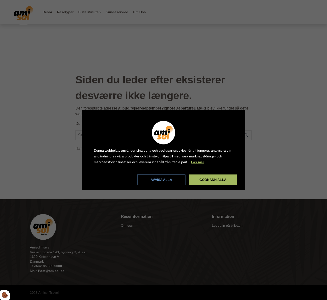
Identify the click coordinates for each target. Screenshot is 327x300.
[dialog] (163, 150)
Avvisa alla (161, 180)
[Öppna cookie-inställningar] (5, 295)
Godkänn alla (212, 180)
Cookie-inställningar (110, 180)
